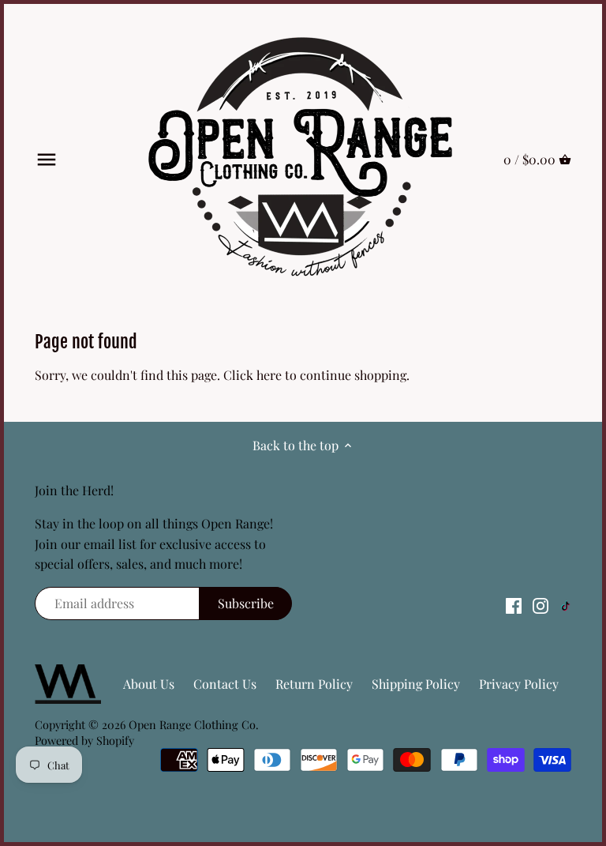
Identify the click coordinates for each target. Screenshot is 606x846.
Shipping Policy (416, 683)
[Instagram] (540, 605)
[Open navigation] (46, 159)
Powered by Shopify (84, 740)
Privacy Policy (519, 683)
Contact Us (224, 683)
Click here (252, 375)
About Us (148, 683)
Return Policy (314, 683)
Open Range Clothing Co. (194, 724)
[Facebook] (514, 605)
